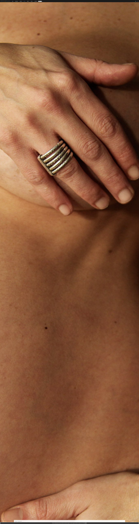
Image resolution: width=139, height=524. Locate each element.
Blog (24, 1)
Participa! (16, 1)
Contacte (36, 1)
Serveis (21, 1)
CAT (137, 1)
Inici (12, 1)
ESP (135, 1)
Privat (32, 1)
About (28, 1)
